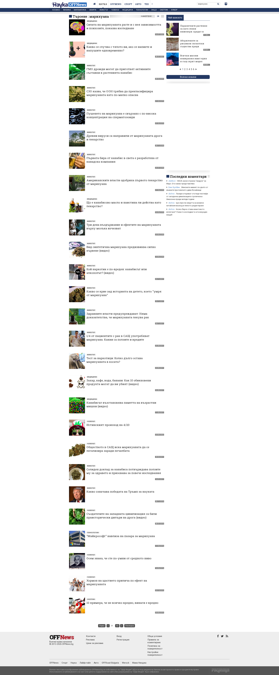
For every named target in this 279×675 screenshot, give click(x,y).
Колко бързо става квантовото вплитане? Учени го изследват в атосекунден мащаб (186, 212)
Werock (125, 662)
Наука (103, 4)
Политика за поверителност (154, 647)
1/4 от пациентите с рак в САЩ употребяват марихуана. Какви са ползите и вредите (118, 337)
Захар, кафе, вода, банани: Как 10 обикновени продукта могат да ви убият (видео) (118, 382)
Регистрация (123, 639)
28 (158, 16)
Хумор (174, 10)
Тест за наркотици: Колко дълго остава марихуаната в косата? (114, 360)
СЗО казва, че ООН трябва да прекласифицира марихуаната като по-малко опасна (119, 93)
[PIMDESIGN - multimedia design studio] (219, 671)
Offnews (115, 4)
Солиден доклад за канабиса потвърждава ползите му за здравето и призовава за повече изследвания (123, 471)
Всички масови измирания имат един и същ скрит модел (193, 58)
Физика (67, 10)
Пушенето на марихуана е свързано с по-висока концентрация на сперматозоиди (121, 115)
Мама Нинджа (139, 662)
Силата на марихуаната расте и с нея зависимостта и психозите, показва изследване (123, 26)
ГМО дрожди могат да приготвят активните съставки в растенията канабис (118, 70)
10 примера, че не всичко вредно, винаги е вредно (122, 603)
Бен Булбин (174, 187)
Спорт (128, 4)
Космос (56, 10)
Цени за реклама (94, 643)
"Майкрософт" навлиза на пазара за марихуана (120, 536)
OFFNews (54, 662)
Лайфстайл (85, 662)
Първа (101, 626)
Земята (92, 10)
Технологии (142, 10)
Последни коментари (188, 176)
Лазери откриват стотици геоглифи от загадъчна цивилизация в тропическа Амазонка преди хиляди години (187, 196)
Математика (80, 10)
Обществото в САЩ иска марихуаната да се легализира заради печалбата (117, 448)
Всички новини (188, 77)
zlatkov (172, 181)
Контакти (90, 636)
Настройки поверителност (154, 653)
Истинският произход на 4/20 (107, 425)
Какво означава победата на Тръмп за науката (120, 491)
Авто (138, 4)
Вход (119, 636)
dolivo (172, 194)
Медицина (127, 10)
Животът (103, 10)
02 (117, 626)
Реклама (90, 639)
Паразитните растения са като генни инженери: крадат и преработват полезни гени (193, 31)
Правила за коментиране (154, 641)
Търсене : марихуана (91, 16)
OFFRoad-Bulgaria (110, 662)
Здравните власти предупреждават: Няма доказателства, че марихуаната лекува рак (117, 315)
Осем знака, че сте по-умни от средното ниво (118, 558)
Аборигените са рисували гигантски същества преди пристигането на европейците (192, 46)
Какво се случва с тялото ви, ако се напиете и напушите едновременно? (119, 48)
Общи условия (154, 636)
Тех (146, 4)
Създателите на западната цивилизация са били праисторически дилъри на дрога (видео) (121, 515)
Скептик (164, 10)
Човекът (115, 10)
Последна (129, 626)
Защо (154, 10)
